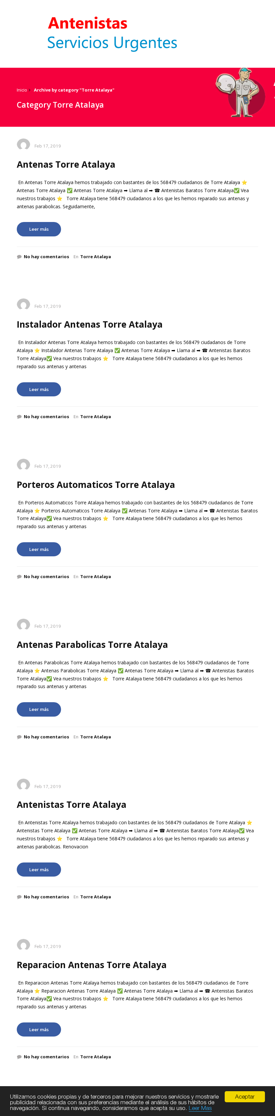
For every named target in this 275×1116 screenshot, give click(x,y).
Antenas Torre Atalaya (66, 164)
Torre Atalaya (95, 257)
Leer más (39, 229)
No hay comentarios (46, 257)
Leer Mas (200, 1108)
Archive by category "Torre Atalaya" (74, 90)
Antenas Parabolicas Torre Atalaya (92, 644)
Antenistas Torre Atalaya (71, 804)
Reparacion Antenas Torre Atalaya (92, 965)
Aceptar (245, 1096)
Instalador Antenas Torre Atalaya (90, 324)
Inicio (22, 90)
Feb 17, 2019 (48, 146)
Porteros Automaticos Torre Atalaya (96, 485)
